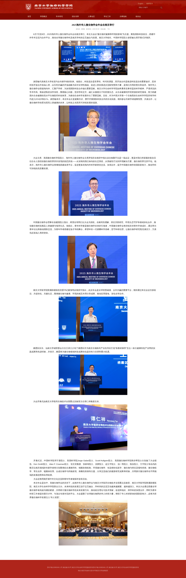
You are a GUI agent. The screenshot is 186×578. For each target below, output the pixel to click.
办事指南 (123, 16)
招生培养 (75, 16)
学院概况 (43, 16)
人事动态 (91, 16)
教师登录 (149, 3)
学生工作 (107, 16)
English (140, 3)
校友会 (138, 16)
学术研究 (59, 16)
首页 (29, 16)
